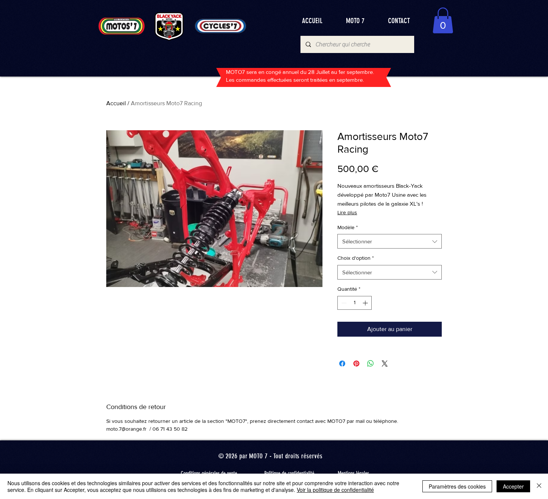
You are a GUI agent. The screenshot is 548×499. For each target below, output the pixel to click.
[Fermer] (539, 486)
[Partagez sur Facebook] (342, 363)
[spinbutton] (354, 302)
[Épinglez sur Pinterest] (356, 363)
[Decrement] (343, 302)
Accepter (513, 486)
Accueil (116, 103)
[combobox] (389, 241)
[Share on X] (384, 363)
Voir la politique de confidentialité (335, 489)
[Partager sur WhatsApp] (370, 363)
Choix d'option (355, 258)
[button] (443, 20)
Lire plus (347, 212)
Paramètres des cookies (457, 486)
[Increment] (366, 302)
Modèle (347, 227)
